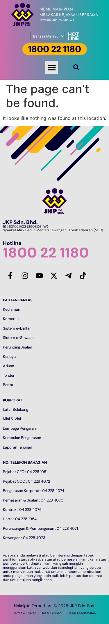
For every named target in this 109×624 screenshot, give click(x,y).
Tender (9, 375)
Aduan (8, 365)
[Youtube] (39, 276)
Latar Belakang (15, 409)
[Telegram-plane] (68, 276)
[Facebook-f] (10, 276)
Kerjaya (9, 356)
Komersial (11, 318)
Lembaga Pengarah (19, 428)
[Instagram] (24, 276)
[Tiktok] (83, 276)
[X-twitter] (54, 276)
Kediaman (11, 309)
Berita (8, 384)
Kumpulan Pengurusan (22, 437)
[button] (51, 67)
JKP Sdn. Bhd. (20, 222)
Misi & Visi (12, 418)
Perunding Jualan (17, 347)
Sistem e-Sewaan (18, 337)
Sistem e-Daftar (17, 328)
